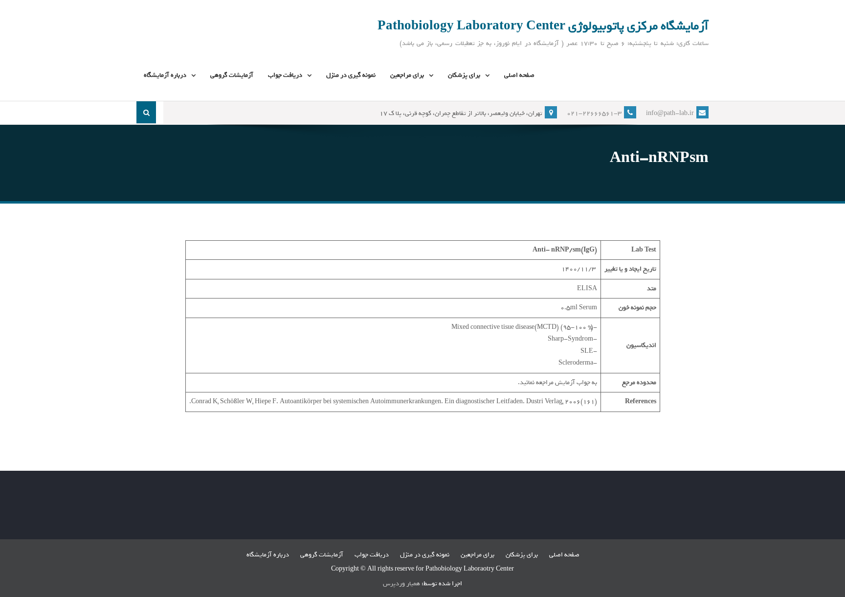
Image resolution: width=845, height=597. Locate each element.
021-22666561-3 (594, 113)
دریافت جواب (285, 75)
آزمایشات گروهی (231, 75)
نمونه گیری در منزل (351, 75)
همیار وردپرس (401, 583)
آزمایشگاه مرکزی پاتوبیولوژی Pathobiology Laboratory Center (543, 26)
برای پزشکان (464, 75)
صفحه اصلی (519, 75)
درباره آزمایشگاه (165, 75)
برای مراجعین (407, 75)
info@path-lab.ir (670, 113)
